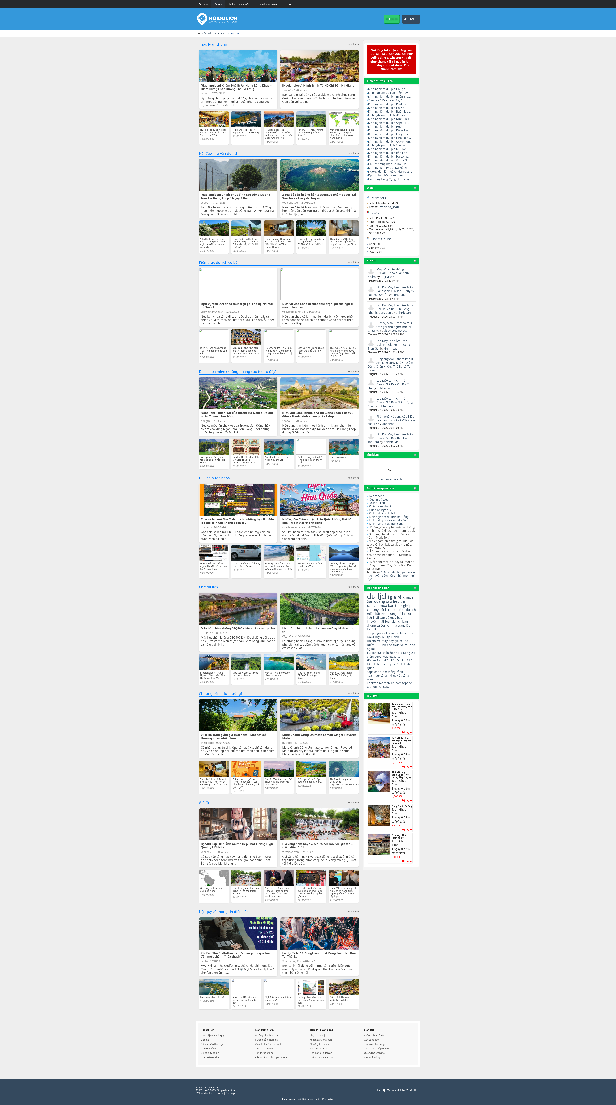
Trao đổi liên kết (210, 1048)
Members (379, 198)
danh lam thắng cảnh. (389, 672)
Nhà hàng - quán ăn (321, 1052)
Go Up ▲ (415, 1090)
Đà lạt (401, 613)
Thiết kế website (210, 1057)
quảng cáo (383, 601)
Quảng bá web (379, 499)
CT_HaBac (387, 277)
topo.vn (407, 683)
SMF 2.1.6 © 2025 (206, 1090)
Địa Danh (392, 637)
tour (369, 687)
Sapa (370, 672)
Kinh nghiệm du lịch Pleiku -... (388, 104)
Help (380, 1090)
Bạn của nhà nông (374, 1044)
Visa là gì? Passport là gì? (385, 100)
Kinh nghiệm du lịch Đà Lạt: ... (388, 89)
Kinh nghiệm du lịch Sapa (386, 524)
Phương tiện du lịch (320, 1044)
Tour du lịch (377, 503)
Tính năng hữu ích (265, 1048)
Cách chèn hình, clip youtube (271, 1057)
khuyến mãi (375, 621)
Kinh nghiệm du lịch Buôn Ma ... (389, 111)
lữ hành (392, 653)
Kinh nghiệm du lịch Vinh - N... (388, 160)
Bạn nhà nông (372, 1057)
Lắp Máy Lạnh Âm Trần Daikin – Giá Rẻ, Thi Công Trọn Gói (389, 344)
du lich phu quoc (384, 664)
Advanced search (391, 479)
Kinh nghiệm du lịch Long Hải (388, 134)
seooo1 (377, 370)
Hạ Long (404, 653)
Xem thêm (353, 44)
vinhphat (388, 424)
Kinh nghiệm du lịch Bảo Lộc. (388, 153)
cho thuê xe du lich (402, 609)
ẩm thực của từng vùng (388, 677)
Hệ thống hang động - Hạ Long (388, 179)
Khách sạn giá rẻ (380, 506)
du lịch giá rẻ (376, 633)
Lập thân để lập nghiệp (377, 1048)
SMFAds (200, 1093)
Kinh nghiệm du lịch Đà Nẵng (389, 517)
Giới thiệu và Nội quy (212, 1035)
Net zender (376, 496)
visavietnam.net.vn (396, 330)
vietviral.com (393, 683)
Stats (370, 188)
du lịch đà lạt (376, 653)
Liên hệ (205, 1039)
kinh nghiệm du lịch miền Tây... (389, 93)
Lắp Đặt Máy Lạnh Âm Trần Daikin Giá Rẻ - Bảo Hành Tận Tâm (390, 438)
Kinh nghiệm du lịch (382, 513)
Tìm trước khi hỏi (264, 1052)
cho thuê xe (395, 645)
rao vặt (373, 605)
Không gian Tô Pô (374, 1035)
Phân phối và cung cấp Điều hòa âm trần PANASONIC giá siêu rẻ (391, 420)
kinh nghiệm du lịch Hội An (386, 115)
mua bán (387, 605)
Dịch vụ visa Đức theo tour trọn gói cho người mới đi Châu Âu (390, 326)
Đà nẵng (392, 633)
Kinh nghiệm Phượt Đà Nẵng (387, 168)
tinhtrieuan (399, 295)
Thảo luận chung (213, 44)
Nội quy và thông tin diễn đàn (224, 911)
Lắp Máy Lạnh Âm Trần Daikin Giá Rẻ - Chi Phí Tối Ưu (389, 384)
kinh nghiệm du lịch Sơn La (386, 145)
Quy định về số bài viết (268, 1044)
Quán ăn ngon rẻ (380, 510)
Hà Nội (371, 641)
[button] (239, 4)
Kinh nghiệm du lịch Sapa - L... (388, 123)
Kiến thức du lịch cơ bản (219, 262)
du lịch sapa (381, 687)
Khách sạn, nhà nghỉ (321, 1039)
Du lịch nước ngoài (215, 478)
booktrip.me (375, 683)
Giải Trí (204, 802)
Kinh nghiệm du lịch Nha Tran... (389, 138)
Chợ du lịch (208, 587)
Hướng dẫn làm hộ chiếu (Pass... (390, 171)
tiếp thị (399, 601)
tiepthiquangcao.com (389, 656)
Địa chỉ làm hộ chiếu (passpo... (389, 175)
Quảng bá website (374, 1052)
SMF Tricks (213, 1087)
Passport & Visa (318, 1048)
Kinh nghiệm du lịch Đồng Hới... (389, 130)
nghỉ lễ (380, 637)
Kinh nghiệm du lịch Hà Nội (386, 108)
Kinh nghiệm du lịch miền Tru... (389, 96)
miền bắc (374, 613)
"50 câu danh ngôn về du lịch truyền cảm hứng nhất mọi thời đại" (391, 575)
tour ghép (403, 605)
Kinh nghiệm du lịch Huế (385, 126)
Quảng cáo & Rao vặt (322, 1057)
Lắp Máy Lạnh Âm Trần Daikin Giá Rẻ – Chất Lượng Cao (390, 402)
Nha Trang (389, 613)
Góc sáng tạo (371, 1039)
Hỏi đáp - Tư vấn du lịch (218, 153)
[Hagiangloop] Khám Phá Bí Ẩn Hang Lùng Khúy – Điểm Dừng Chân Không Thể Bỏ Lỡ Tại (391, 362)
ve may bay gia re (390, 641)
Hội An (371, 660)
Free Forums (216, 1093)
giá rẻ (396, 597)
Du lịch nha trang (393, 625)
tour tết (379, 675)
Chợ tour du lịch (318, 1035)
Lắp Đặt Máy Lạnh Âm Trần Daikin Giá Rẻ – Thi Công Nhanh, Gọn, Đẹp (390, 308)
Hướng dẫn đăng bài (266, 1035)
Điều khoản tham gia (212, 1044)
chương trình (377, 609)
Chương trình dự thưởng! (220, 693)
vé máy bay (394, 617)
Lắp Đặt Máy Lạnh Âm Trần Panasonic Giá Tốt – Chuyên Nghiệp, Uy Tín (391, 291)
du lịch (378, 596)
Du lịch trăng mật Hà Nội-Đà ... (389, 164)
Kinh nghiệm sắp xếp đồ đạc (388, 520)
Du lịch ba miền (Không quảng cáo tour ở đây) (237, 371)
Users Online (381, 239)
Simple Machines (226, 1090)
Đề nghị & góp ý (210, 1052)
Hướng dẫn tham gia (267, 1039)
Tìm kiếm (373, 454)
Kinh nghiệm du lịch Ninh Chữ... (389, 119)
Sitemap (230, 1093)
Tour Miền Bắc (386, 660)
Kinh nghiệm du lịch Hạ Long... (389, 156)
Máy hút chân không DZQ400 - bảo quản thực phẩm (389, 273)
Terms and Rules (396, 1090)
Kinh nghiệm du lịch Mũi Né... (388, 149)
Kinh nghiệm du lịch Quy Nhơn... (390, 141)
